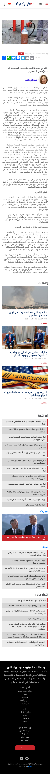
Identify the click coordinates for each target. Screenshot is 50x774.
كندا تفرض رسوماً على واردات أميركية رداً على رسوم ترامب (26, 453)
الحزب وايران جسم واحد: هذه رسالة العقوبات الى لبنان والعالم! (25, 393)
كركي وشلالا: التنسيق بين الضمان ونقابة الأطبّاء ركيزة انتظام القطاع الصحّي (25, 569)
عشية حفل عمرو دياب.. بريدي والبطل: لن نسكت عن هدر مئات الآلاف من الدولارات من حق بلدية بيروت (26, 635)
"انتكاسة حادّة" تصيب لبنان (36, 505)
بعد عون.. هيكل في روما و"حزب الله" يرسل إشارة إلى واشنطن (25, 446)
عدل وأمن (25, 700)
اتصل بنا (25, 739)
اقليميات (25, 703)
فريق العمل (25, 730)
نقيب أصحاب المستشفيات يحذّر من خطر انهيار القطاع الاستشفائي (26, 585)
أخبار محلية (25, 687)
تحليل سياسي (25, 690)
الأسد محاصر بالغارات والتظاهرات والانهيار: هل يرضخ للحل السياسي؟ (26, 612)
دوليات (44, 511)
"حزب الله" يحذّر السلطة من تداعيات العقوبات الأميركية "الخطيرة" (29, 477)
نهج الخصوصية (25, 727)
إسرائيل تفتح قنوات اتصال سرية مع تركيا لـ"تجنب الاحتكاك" (27, 430)
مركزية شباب (25, 712)
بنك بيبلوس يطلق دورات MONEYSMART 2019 (27, 605)
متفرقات (25, 718)
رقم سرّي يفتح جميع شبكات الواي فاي (32, 600)
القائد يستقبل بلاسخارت (37, 618)
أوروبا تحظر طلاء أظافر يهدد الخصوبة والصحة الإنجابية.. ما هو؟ (29, 561)
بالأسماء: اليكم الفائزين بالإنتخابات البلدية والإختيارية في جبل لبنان (26, 643)
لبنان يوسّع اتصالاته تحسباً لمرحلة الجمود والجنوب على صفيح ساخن (27, 438)
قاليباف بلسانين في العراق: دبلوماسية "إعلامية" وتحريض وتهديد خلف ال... (28, 353)
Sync (30, 767)
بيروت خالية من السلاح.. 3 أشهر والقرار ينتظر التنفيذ (26, 499)
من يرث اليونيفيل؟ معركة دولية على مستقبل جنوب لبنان (26, 469)
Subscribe (25, 748)
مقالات (25, 721)
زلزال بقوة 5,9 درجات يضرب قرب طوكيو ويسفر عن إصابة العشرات (27, 461)
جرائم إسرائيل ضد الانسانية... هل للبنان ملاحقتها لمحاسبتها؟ (28, 313)
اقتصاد (25, 697)
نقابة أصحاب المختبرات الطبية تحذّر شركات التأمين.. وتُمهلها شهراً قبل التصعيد (27, 577)
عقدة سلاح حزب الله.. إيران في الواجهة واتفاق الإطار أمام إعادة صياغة (26, 493)
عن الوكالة (25, 733)
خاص (44, 322)
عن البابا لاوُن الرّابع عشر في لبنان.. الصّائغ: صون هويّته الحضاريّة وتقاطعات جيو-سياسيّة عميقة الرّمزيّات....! (27, 626)
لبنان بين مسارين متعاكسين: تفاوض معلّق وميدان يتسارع (27, 485)
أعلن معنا (25, 736)
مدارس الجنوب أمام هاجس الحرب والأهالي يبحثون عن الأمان (26, 422)
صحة (45, 546)
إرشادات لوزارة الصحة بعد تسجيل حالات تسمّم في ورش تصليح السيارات (27, 553)
